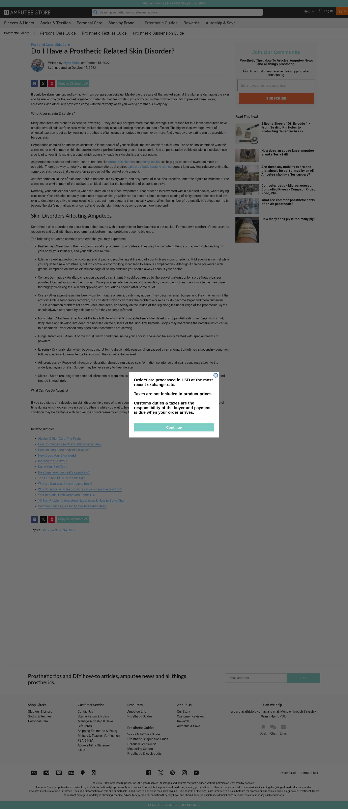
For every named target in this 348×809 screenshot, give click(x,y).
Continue (174, 427)
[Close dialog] (216, 375)
